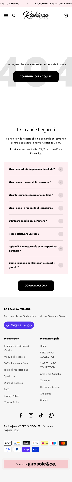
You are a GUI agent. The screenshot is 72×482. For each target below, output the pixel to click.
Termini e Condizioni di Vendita (16, 348)
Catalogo (45, 380)
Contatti (44, 400)
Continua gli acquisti (36, 76)
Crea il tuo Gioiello (50, 374)
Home (43, 346)
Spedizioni (9, 376)
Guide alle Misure (50, 387)
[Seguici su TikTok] (41, 415)
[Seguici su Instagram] (31, 415)
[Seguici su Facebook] (20, 415)
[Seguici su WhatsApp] (51, 415)
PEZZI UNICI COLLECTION (47, 355)
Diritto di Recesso (13, 383)
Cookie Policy (11, 402)
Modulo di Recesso (14, 357)
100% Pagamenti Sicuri (16, 363)
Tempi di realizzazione (16, 370)
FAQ (6, 389)
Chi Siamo (45, 393)
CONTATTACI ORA (36, 285)
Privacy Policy (11, 396)
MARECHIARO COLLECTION (48, 365)
